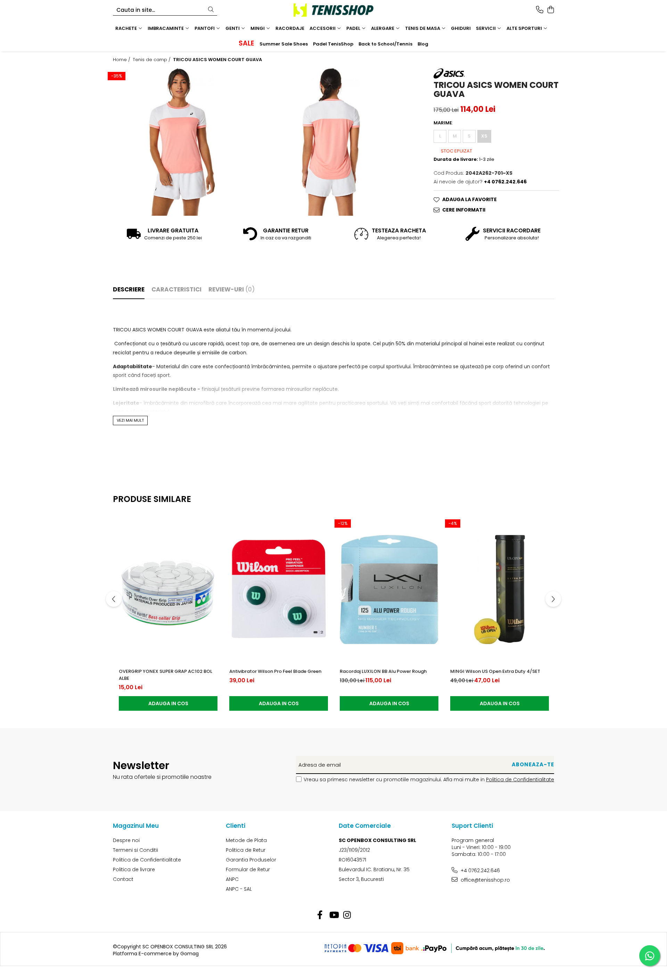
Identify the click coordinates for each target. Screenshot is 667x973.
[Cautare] (211, 10)
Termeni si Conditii (135, 850)
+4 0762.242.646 (479, 870)
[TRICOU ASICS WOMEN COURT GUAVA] (182, 142)
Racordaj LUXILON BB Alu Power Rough (383, 671)
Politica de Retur (245, 850)
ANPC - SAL (239, 888)
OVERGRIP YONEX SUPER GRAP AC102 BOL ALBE (165, 675)
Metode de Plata (246, 840)
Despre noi (126, 840)
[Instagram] (347, 915)
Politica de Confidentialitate (520, 779)
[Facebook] (320, 915)
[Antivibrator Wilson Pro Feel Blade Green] (278, 589)
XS (484, 136)
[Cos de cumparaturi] (550, 10)
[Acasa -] (333, 10)
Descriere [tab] (129, 289)
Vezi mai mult (130, 420)
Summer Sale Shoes (284, 44)
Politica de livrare (134, 869)
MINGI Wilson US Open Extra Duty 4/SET (495, 671)
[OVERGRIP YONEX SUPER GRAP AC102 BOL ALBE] (168, 589)
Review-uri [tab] (231, 289)
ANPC (232, 879)
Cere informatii (463, 209)
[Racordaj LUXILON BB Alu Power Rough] (389, 589)
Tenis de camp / (152, 60)
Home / (122, 60)
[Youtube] (334, 915)
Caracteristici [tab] (176, 289)
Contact (123, 879)
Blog (423, 44)
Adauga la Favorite (469, 199)
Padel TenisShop (333, 44)
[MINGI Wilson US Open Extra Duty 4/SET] (499, 589)
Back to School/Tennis (385, 44)
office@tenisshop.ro (484, 879)
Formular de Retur (248, 869)
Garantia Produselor (251, 859)
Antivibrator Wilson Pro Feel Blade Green (275, 671)
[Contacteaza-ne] (539, 10)
